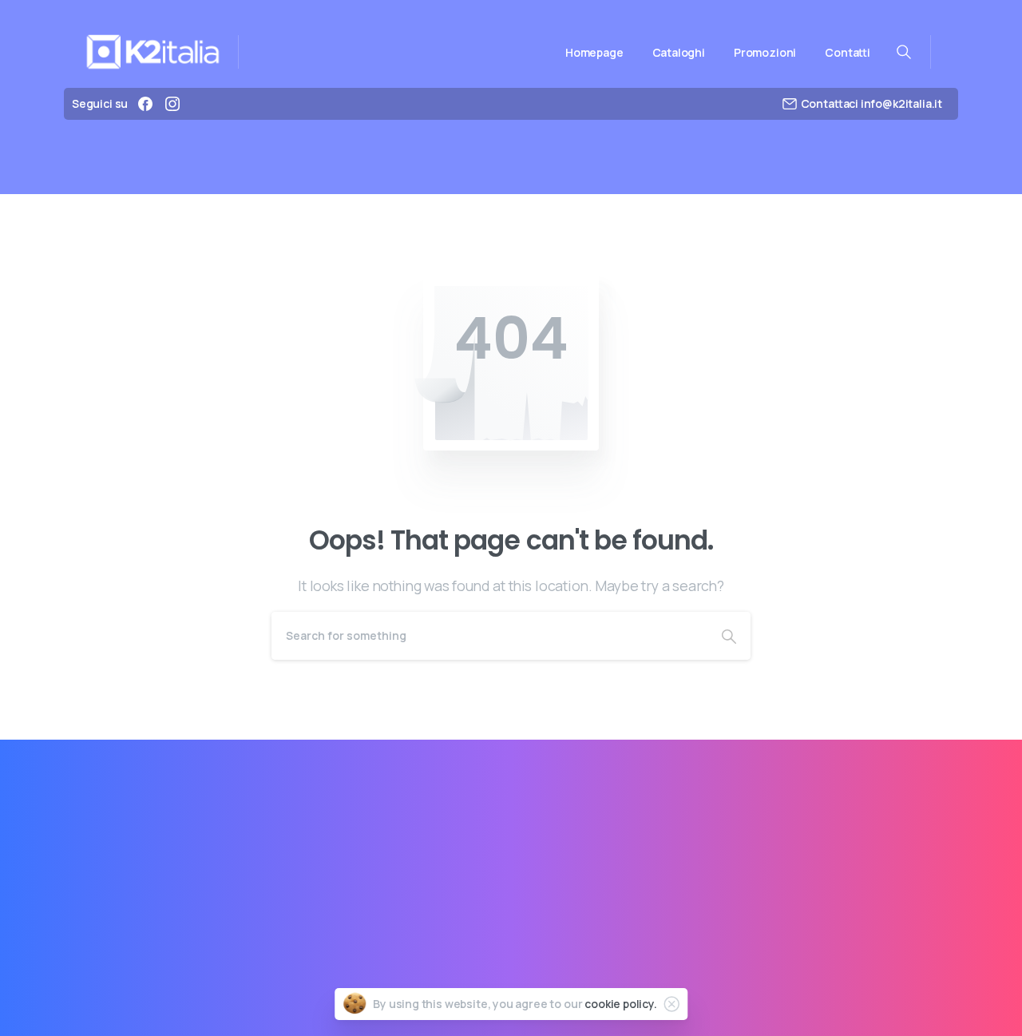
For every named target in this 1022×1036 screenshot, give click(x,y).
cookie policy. (620, 1003)
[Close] (671, 1004)
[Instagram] (172, 104)
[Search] (729, 636)
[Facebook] (145, 104)
